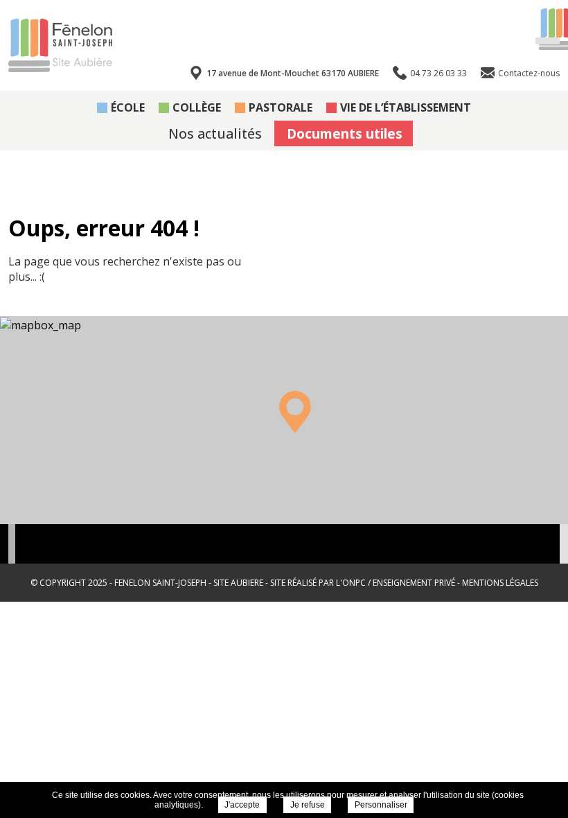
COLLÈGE (196, 107)
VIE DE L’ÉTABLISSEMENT (405, 107)
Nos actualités (215, 133)
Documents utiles (344, 133)
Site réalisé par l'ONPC (318, 583)
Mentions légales (500, 583)
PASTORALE (280, 107)
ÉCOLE (128, 107)
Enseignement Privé (414, 583)
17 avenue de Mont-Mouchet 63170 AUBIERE (292, 73)
